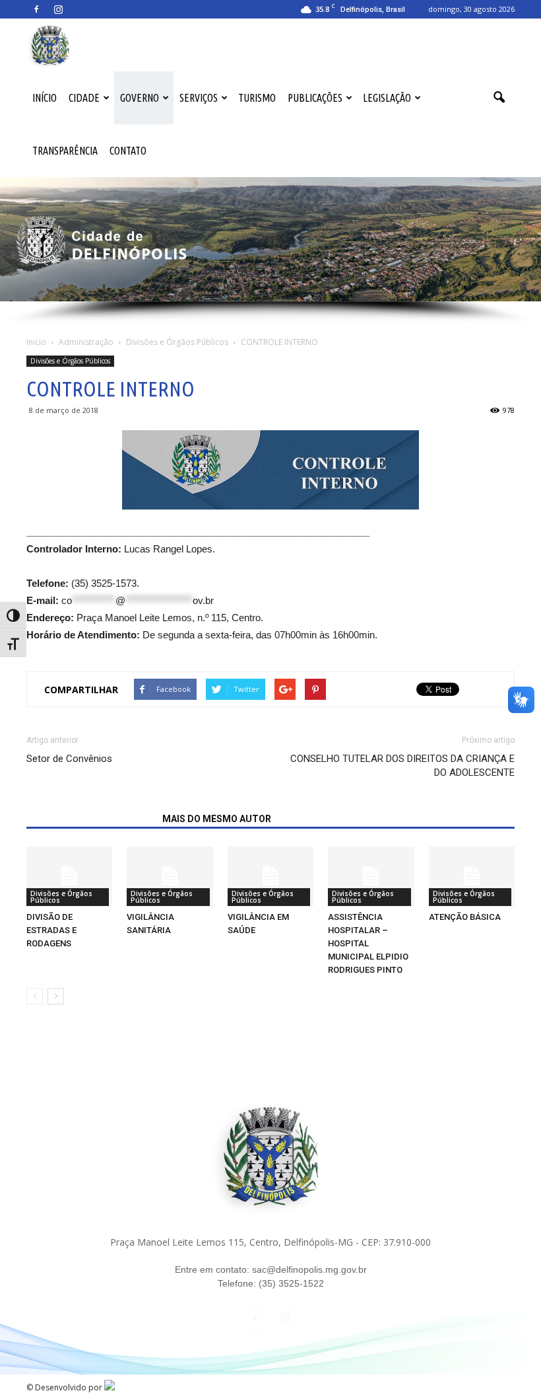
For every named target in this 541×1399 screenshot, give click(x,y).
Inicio (36, 342)
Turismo (257, 98)
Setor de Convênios (69, 759)
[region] (270, 251)
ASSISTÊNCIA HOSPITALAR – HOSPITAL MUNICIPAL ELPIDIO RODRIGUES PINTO (368, 943)
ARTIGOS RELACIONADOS (90, 818)
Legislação (387, 98)
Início (44, 98)
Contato (128, 151)
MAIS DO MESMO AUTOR (216, 818)
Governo (139, 98)
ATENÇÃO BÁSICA (465, 917)
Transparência (65, 151)
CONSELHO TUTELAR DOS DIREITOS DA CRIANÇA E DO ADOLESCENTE (402, 765)
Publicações (315, 98)
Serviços (198, 98)
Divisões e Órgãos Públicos (70, 360)
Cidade (84, 98)
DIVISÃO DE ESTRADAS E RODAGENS (51, 930)
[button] (499, 98)
